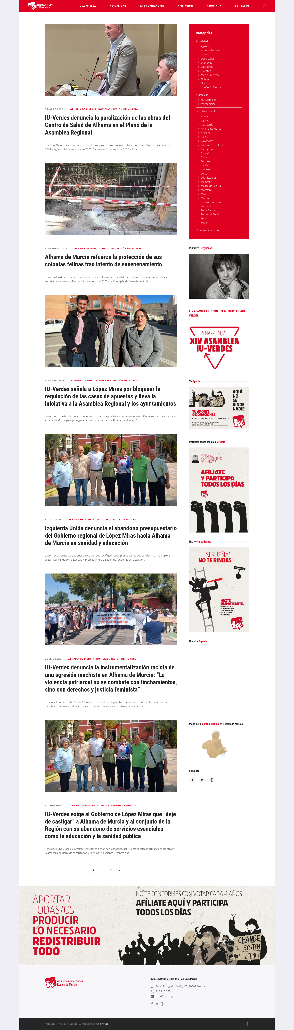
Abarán (205, 116)
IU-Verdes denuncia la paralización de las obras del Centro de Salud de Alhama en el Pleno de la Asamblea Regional (107, 125)
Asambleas (202, 94)
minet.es (104, 1023)
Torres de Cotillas (211, 214)
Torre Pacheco (209, 210)
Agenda (205, 46)
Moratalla (206, 190)
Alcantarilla (207, 124)
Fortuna (205, 161)
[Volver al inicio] (41, 6)
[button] (264, 6)
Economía (206, 62)
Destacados (207, 58)
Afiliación (185, 6)
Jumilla (204, 165)
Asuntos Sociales (210, 50)
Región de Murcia (125, 109)
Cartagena (207, 149)
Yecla (204, 222)
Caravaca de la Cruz (212, 145)
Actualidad (118, 6)
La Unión (206, 169)
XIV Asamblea (208, 99)
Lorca (204, 173)
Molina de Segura (211, 185)
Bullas (204, 136)
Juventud (206, 70)
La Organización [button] (152, 6)
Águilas (205, 120)
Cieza (204, 157)
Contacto (242, 6)
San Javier (206, 206)
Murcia (205, 198)
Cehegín (205, 153)
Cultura (205, 54)
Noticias (104, 109)
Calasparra (207, 141)
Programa (214, 6)
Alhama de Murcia (83, 109)
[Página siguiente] (128, 870)
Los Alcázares (208, 177)
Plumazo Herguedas (207, 230)
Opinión (205, 83)
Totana (205, 218)
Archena (205, 132)
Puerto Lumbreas (211, 202)
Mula (204, 194)
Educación (207, 66)
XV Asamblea (87, 6)
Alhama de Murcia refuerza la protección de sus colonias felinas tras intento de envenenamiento (103, 260)
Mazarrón (206, 181)
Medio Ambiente (210, 75)
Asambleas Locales (206, 111)
